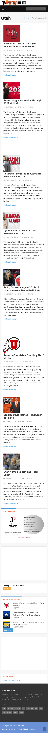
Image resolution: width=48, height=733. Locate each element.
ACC (4, 708)
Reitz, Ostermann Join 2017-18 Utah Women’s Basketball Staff (21, 288)
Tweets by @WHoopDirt (11, 680)
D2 (23, 708)
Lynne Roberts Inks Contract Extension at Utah (19, 231)
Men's (6, 588)
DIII (41, 708)
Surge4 (13, 729)
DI (32, 708)
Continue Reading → (10, 75)
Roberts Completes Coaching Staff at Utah (23, 356)
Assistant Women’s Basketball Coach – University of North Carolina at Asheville (26, 613)
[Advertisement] (25, 147)
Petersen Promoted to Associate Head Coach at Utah (22, 174)
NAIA (21, 712)
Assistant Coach (14, 708)
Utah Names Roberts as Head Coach (20, 473)
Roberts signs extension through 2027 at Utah (22, 101)
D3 (28, 708)
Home (26, 18)
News (18, 50)
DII (36, 708)
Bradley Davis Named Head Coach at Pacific (22, 416)
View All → (7, 630)
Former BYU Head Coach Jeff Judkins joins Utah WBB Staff (20, 44)
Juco (15, 712)
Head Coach (7, 712)
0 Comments (27, 50)
